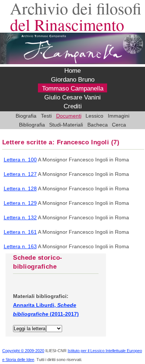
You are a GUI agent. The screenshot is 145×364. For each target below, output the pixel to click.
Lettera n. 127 (20, 174)
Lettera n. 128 (20, 188)
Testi (46, 116)
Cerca (119, 125)
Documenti (68, 116)
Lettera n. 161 (20, 232)
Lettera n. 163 (20, 246)
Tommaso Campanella (72, 88)
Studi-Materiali (66, 125)
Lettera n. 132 (20, 217)
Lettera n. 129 (20, 203)
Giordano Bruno (72, 79)
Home (72, 71)
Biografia (26, 116)
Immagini (118, 116)
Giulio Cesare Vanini (72, 97)
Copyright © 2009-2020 (23, 350)
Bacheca (97, 125)
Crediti (73, 106)
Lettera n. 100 (20, 160)
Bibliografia (32, 125)
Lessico (94, 116)
